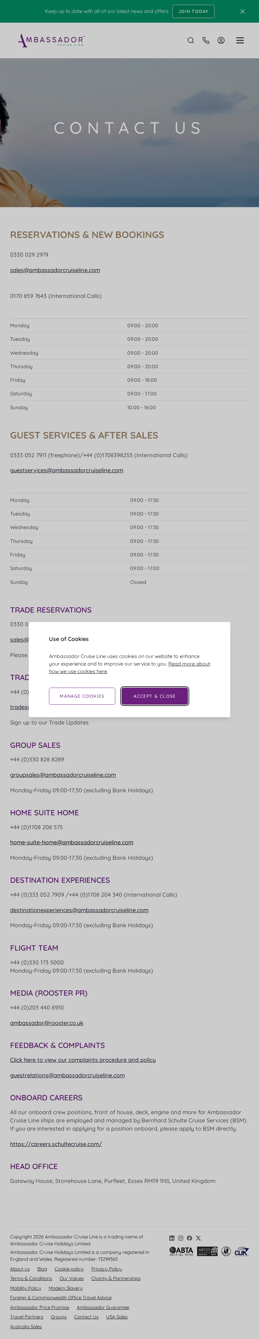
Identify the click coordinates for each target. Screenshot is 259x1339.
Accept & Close (155, 696)
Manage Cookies (82, 696)
